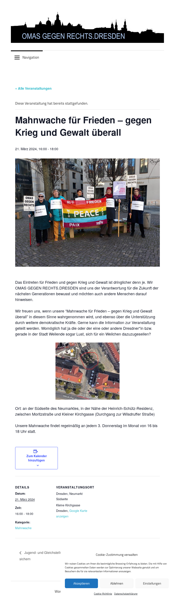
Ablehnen (116, 583)
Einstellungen (152, 583)
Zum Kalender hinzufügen (36, 458)
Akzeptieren (81, 583)
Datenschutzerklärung (125, 594)
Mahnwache (23, 528)
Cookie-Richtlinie (103, 594)
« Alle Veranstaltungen (33, 88)
